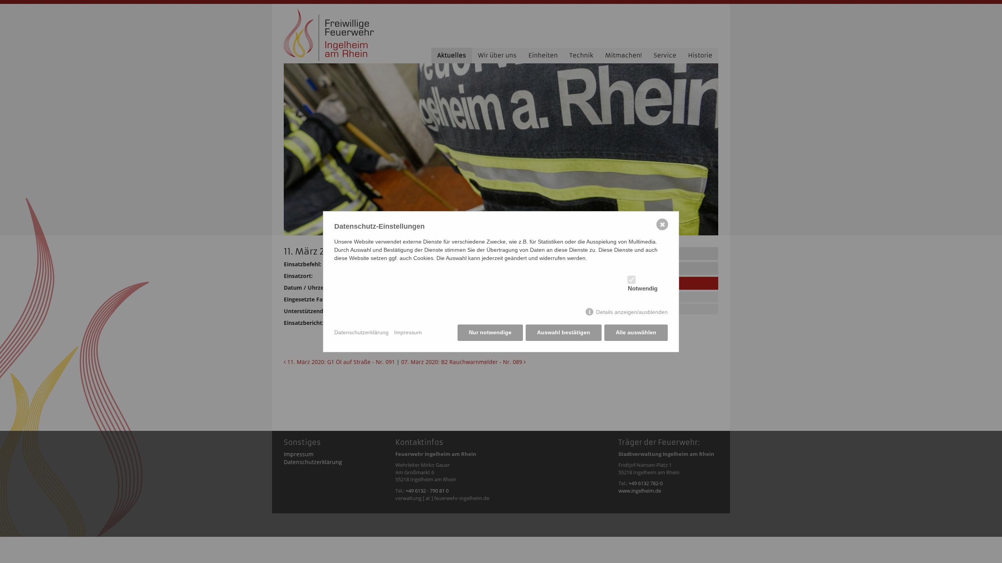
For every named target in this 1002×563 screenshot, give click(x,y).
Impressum (408, 332)
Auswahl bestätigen (563, 332)
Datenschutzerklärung (361, 332)
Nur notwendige (490, 332)
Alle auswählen (636, 332)
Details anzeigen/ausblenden (632, 312)
